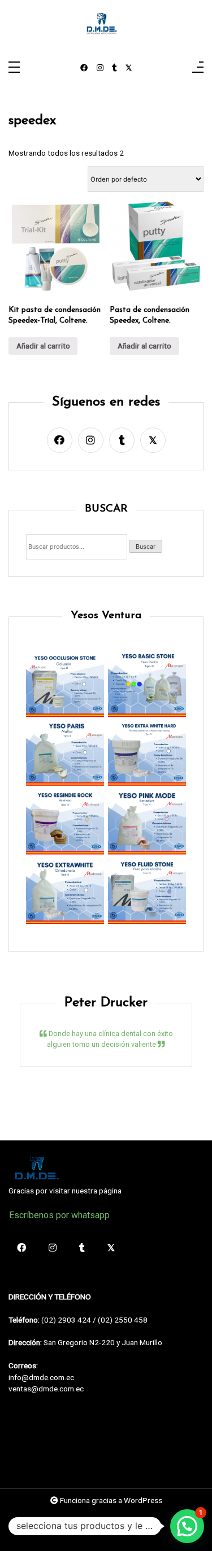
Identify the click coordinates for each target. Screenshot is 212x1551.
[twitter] (129, 68)
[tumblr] (114, 68)
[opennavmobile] (198, 68)
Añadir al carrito (43, 345)
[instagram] (100, 68)
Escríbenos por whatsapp (59, 1215)
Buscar (145, 546)
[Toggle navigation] (14, 68)
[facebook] (84, 68)
